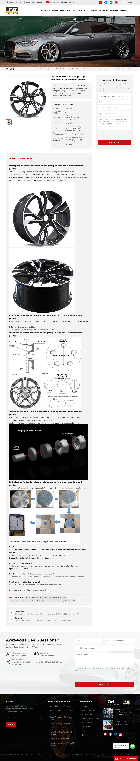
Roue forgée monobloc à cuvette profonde (29, 601)
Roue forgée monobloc (71, 69)
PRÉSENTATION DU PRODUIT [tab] (22, 158)
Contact (123, 11)
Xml (96, 755)
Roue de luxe (83, 11)
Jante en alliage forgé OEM (61, 724)
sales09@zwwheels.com (34, 2)
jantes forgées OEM (58, 728)
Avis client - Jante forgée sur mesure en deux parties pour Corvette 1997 (124, 725)
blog (83, 731)
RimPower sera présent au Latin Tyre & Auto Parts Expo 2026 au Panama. (124, 713)
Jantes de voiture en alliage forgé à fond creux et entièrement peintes (114, 97)
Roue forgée (71, 11)
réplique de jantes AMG (60, 739)
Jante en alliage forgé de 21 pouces (61, 733)
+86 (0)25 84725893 (67, 2)
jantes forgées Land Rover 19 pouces (62, 744)
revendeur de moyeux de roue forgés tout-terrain (63, 711)
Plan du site (125, 755)
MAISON (44, 11)
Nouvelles (114, 11)
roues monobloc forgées (60, 706)
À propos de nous (56, 11)
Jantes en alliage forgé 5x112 (63, 601)
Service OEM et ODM (99, 11)
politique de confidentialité (109, 755)
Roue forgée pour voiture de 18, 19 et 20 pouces (46, 597)
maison (84, 706)
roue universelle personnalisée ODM (62, 718)
